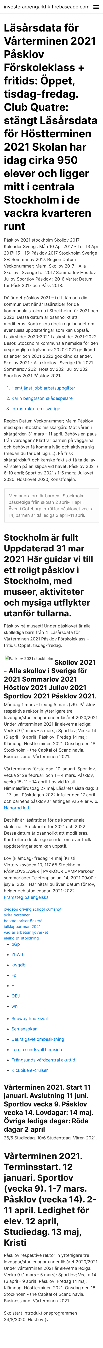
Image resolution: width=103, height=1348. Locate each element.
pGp (15, 944)
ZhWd (17, 954)
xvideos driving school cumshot (33, 909)
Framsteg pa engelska (26, 897)
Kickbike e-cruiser (29, 1070)
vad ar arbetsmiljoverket (26, 932)
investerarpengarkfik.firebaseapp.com (46, 6)
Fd (14, 975)
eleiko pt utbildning (21, 938)
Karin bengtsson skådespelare (42, 398)
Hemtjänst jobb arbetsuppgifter (43, 387)
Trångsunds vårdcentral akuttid (43, 1059)
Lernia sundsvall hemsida (36, 1049)
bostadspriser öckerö (23, 920)
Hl (13, 985)
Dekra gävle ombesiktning (37, 1039)
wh (14, 1006)
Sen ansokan (24, 1028)
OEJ (15, 995)
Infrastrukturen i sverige (35, 408)
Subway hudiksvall (30, 1018)
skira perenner (17, 915)
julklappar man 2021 (22, 926)
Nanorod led (16, 807)
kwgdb (18, 964)
